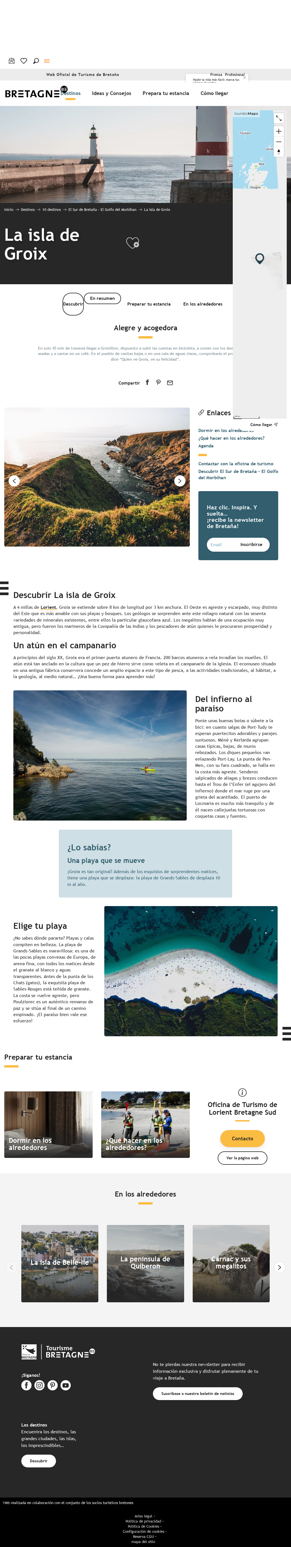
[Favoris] (24, 61)
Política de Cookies (143, 1526)
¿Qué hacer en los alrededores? (231, 438)
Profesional (235, 74)
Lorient (48, 607)
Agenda (206, 445)
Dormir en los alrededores (226, 430)
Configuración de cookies (143, 1531)
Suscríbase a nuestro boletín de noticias (197, 1393)
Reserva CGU (143, 1536)
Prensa (216, 74)
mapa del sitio (143, 1542)
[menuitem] (36, 93)
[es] (47, 60)
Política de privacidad (143, 1521)
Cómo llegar (261, 424)
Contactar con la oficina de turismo (235, 463)
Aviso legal (143, 1516)
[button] (36, 61)
